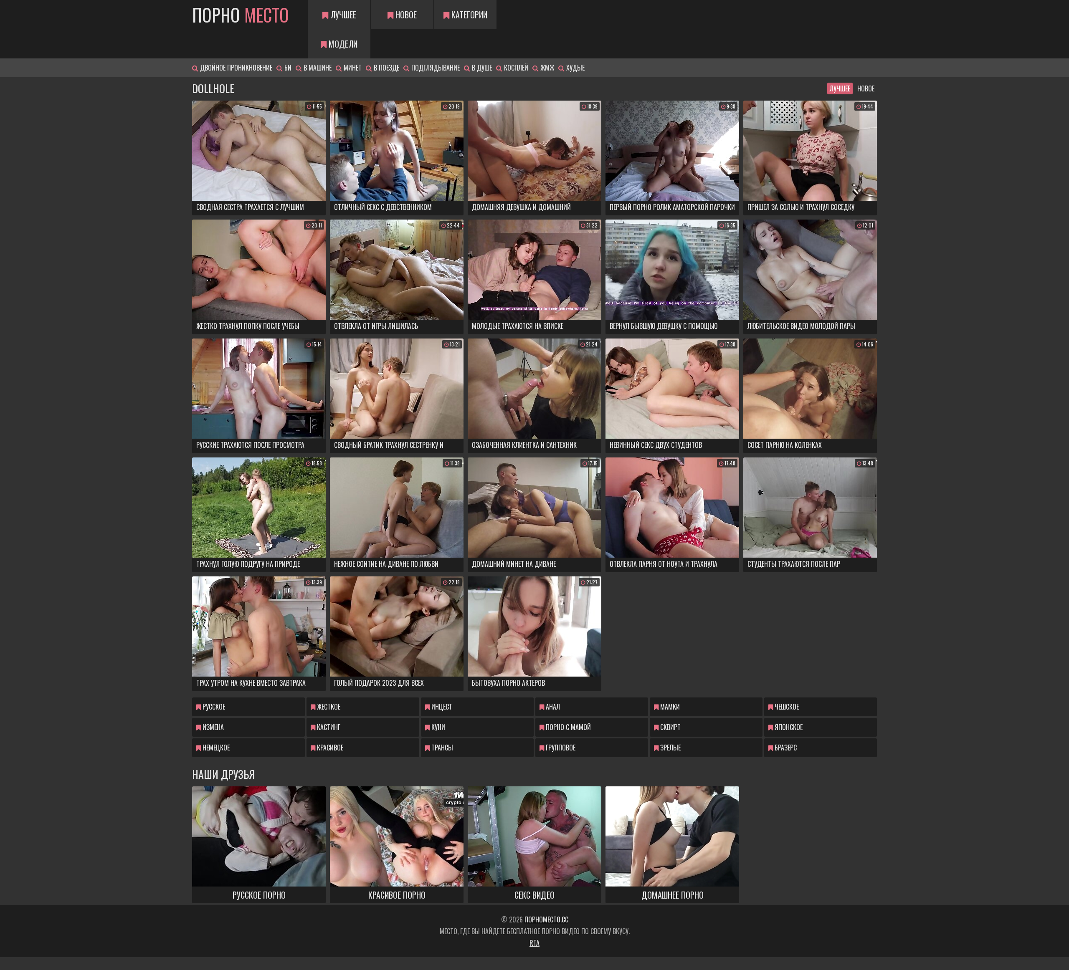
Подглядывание (435, 68)
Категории (468, 14)
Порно (240, 15)
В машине (317, 68)
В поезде (385, 68)
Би (287, 68)
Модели (342, 44)
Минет (352, 68)
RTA (534, 943)
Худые (575, 68)
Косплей (515, 68)
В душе (481, 68)
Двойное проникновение (235, 68)
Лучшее (342, 14)
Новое (405, 14)
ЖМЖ (546, 68)
